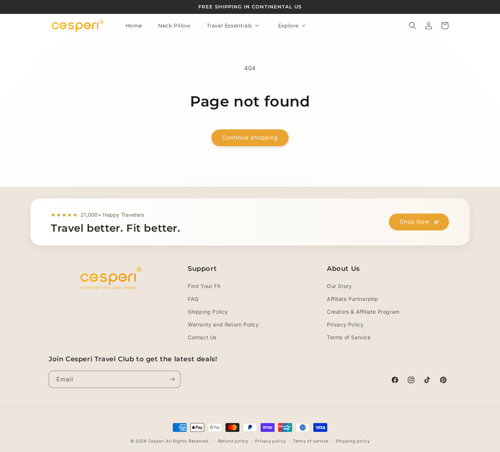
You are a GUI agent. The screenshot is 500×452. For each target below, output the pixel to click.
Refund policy (233, 441)
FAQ (193, 299)
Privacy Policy (345, 324)
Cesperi (156, 441)
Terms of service (310, 441)
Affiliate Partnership (352, 299)
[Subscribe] (172, 379)
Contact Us (202, 337)
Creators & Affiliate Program (363, 312)
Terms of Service (349, 337)
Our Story (339, 286)
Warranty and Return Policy (223, 324)
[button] (234, 26)
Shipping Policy (208, 312)
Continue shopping (250, 137)
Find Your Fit (204, 286)
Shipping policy (353, 441)
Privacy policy (270, 441)
